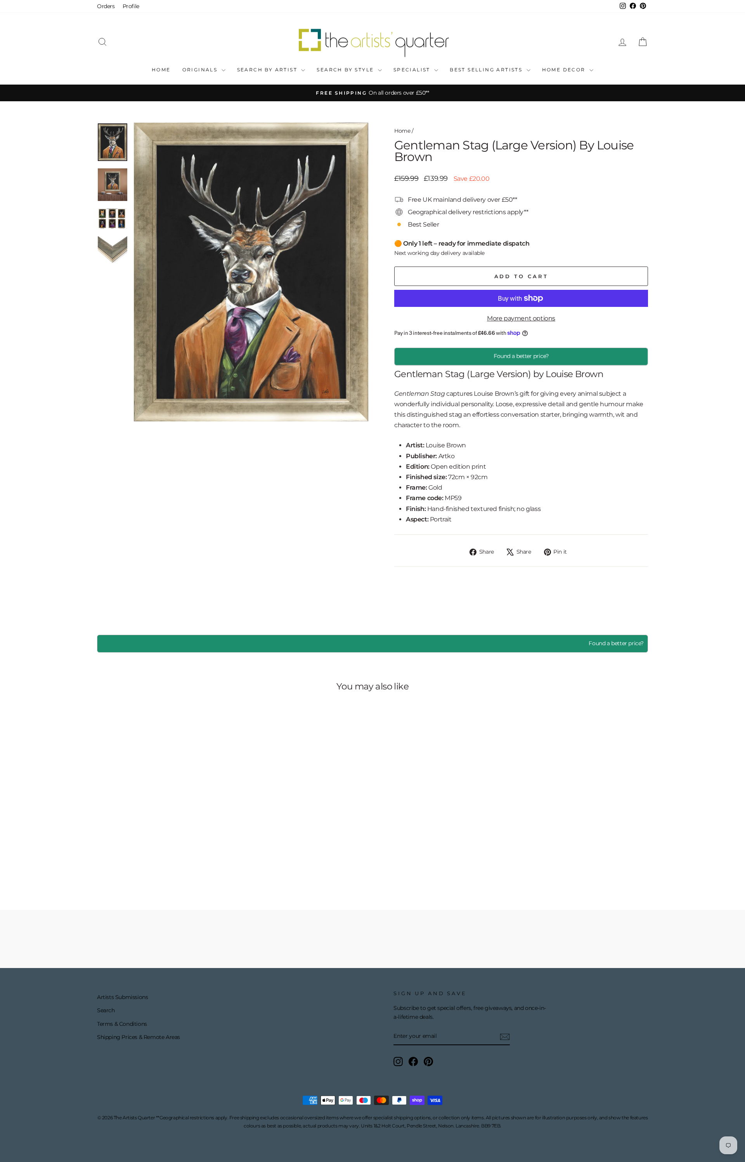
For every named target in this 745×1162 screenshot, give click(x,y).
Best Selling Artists (487, 70)
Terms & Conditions (122, 1024)
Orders (106, 6)
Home (161, 70)
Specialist (412, 70)
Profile (131, 6)
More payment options (521, 318)
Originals (201, 70)
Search (106, 1010)
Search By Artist (268, 70)
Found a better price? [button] (521, 356)
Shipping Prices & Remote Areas (138, 1037)
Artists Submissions (122, 997)
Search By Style (346, 70)
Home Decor (564, 70)
